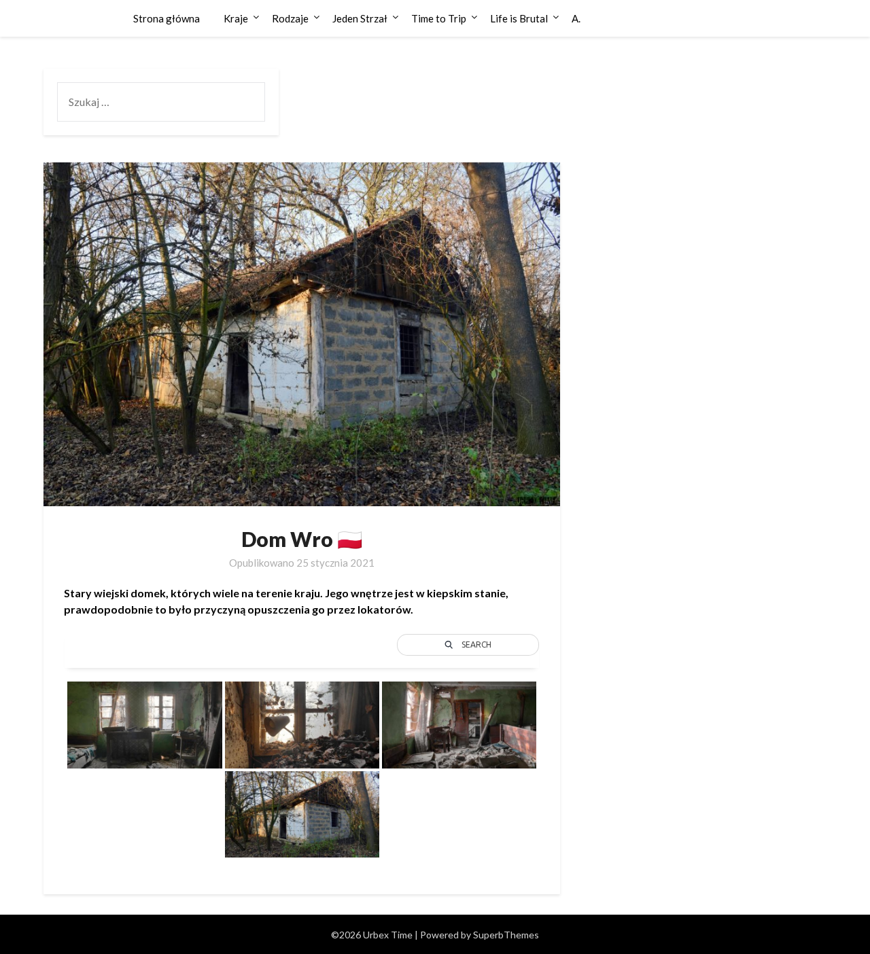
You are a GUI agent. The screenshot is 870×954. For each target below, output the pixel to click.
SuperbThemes (506, 934)
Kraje (236, 18)
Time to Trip (438, 18)
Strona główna (166, 18)
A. (576, 18)
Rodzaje (290, 18)
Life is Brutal (519, 18)
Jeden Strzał (359, 18)
